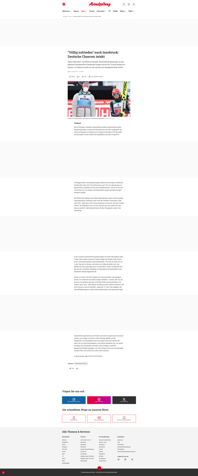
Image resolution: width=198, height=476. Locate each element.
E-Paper (101, 449)
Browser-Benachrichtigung (87, 449)
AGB (118, 442)
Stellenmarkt (84, 460)
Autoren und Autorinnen (105, 440)
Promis (92, 11)
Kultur (122, 11)
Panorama (100, 11)
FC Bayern (64, 447)
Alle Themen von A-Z (86, 440)
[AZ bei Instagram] (125, 459)
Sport (83, 11)
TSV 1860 (64, 449)
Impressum (120, 440)
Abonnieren (102, 444)
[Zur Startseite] (100, 6)
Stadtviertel (65, 442)
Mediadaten (102, 454)
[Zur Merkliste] (129, 4)
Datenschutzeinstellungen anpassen (126, 451)
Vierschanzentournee (81, 363)
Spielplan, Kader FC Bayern (87, 456)
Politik (115, 11)
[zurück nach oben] (99, 469)
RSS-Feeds (83, 447)
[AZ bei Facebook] (118, 459)
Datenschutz (120, 444)
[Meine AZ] (134, 4)
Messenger (83, 444)
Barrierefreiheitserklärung (123, 447)
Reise (63, 460)
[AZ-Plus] (63, 4)
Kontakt (101, 451)
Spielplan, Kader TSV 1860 (87, 458)
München (66, 11)
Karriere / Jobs (102, 442)
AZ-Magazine (102, 458)
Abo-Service (102, 447)
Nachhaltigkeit (65, 463)
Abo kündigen (120, 449)
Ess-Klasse (83, 451)
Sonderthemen (102, 460)
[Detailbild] (128, 83)
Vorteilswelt (84, 454)
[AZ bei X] (132, 459)
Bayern (76, 11)
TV (109, 11)
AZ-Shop (101, 456)
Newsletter (83, 442)
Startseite (65, 16)
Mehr (131, 11)
